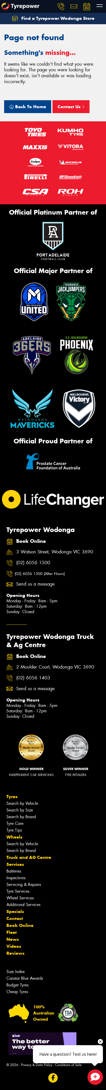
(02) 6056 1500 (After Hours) (40, 573)
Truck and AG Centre (28, 857)
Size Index (15, 971)
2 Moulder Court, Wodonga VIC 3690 (55, 667)
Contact (14, 918)
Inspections (15, 878)
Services (15, 864)
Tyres (11, 796)
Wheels (14, 837)
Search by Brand (21, 816)
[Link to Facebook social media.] (53, 1078)
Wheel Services (20, 898)
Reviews (15, 953)
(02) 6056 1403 (33, 678)
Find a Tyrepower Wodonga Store (57, 18)
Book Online (19, 925)
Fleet (11, 932)
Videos (13, 946)
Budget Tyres (17, 985)
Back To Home (30, 106)
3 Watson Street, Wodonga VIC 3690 (54, 552)
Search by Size (19, 810)
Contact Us (70, 106)
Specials (15, 911)
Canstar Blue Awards (24, 978)
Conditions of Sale (68, 1065)
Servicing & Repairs (23, 884)
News (12, 939)
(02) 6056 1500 (33, 563)
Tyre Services (17, 891)
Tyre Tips (14, 830)
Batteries (13, 871)
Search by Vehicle (22, 803)
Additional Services (23, 904)
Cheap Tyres (17, 991)
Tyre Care (14, 823)
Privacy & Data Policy (36, 1065)
